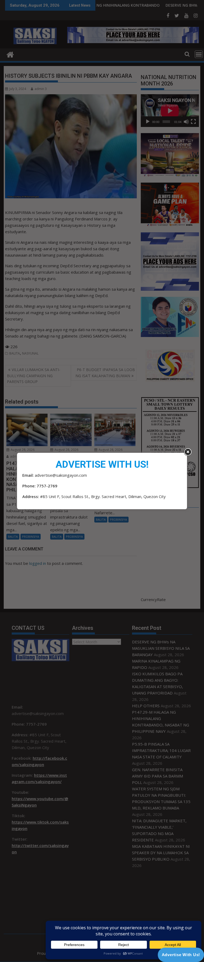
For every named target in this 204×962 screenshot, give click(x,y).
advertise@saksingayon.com (61, 475)
